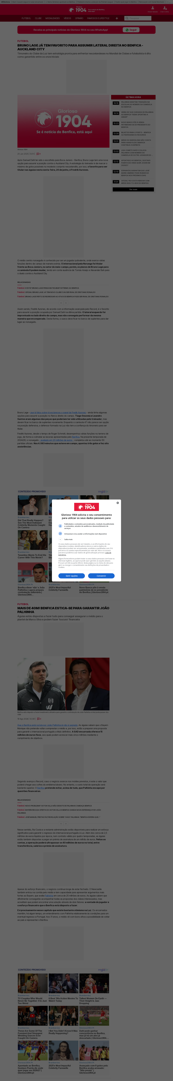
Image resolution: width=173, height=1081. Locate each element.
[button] (86, 539)
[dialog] (86, 540)
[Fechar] (117, 503)
